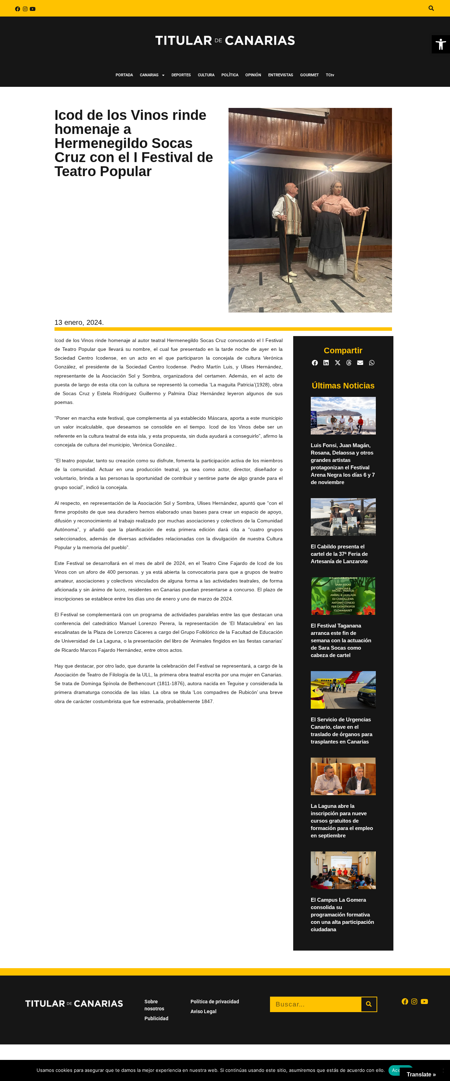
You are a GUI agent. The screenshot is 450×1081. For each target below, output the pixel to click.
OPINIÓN (253, 75)
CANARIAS (149, 75)
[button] (441, 44)
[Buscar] (369, 1004)
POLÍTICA (229, 75)
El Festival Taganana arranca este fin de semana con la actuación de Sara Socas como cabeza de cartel (341, 640)
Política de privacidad (215, 1001)
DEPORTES (181, 75)
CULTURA (206, 75)
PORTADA (124, 75)
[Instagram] (25, 9)
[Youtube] (32, 9)
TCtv (330, 75)
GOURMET (309, 75)
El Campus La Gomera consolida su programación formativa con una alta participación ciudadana (342, 914)
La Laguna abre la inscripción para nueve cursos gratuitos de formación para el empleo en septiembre (342, 820)
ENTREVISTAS (280, 75)
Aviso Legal (204, 1011)
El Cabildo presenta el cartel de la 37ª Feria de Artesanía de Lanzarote (339, 553)
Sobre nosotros (154, 1005)
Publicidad (156, 1018)
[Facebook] (17, 9)
